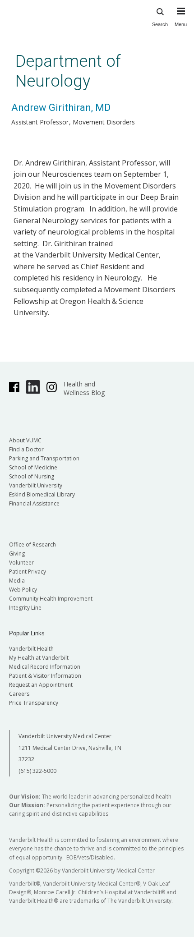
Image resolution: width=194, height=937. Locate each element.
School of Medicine (33, 467)
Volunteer (21, 562)
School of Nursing (31, 476)
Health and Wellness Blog (84, 388)
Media (17, 580)
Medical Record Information (44, 667)
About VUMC (25, 440)
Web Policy (23, 589)
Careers (19, 694)
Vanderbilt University (35, 485)
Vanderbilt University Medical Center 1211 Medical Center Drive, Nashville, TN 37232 (69, 747)
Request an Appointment (41, 685)
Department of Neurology (68, 71)
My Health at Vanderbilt (39, 657)
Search (160, 24)
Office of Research (32, 544)
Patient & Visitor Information (45, 676)
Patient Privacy (27, 571)
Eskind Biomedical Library (42, 494)
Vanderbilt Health (31, 648)
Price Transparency (33, 703)
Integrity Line (25, 607)
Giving (17, 553)
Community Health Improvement (50, 598)
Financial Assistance (34, 503)
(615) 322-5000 (37, 771)
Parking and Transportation (44, 458)
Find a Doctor (26, 449)
